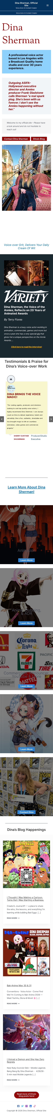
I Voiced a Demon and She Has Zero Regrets (25, 1060)
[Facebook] (18, 1106)
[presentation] (26, 864)
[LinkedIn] (30, 1106)
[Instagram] (26, 1106)
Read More (13, 918)
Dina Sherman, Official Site (26, 4)
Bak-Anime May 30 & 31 (19, 985)
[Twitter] (22, 1106)
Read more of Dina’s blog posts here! (26, 1095)
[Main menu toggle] (47, 5)
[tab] (23, 468)
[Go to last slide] (2, 419)
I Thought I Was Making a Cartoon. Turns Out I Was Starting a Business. (25, 898)
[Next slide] (51, 419)
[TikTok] (34, 1106)
